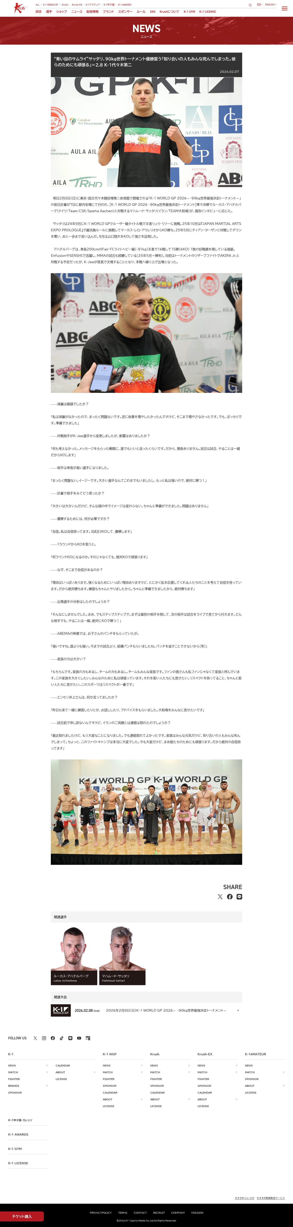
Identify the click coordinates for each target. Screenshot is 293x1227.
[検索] (251, 5)
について (169, 11)
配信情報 (92, 11)
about (60, 1072)
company (178, 1212)
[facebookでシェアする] (230, 896)
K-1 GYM (189, 11)
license (61, 1079)
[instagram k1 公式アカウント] (44, 1038)
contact (140, 1212)
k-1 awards (18, 1134)
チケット (22, 1216)
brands (13, 1086)
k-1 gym (15, 1149)
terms (122, 1212)
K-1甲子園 (109, 5)
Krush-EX (77, 5)
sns (152, 11)
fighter (14, 1079)
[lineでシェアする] (239, 896)
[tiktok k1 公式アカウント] (61, 1038)
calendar (63, 1065)
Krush (65, 5)
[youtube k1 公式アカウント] (79, 1038)
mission (197, 1212)
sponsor (15, 1092)
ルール (141, 11)
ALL (37, 5)
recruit (159, 1212)
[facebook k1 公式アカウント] (52, 1038)
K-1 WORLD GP (50, 5)
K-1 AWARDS (124, 5)
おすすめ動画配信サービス (271, 1198)
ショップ (61, 11)
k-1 (20, 1120)
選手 (49, 11)
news (12, 1065)
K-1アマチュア (93, 5)
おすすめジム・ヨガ (244, 1198)
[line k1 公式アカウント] (70, 1038)
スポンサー (125, 11)
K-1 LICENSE (207, 11)
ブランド (108, 11)
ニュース (76, 11)
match (13, 1072)
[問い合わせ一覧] (259, 4)
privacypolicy (101, 1212)
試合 (39, 11)
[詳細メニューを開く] (284, 8)
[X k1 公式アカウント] (35, 1038)
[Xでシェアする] (220, 896)
